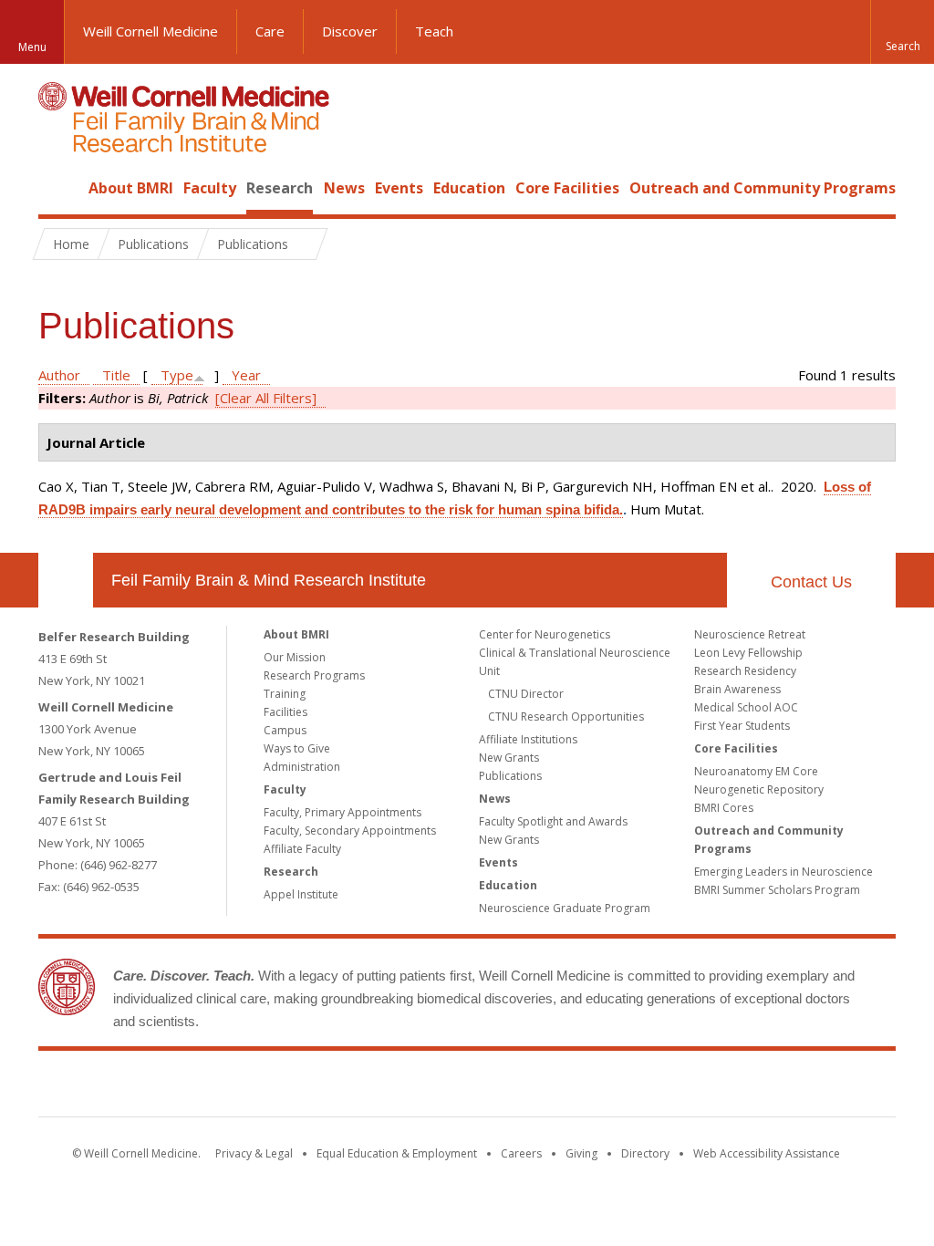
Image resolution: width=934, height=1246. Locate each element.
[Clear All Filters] (266, 398)
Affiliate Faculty (302, 849)
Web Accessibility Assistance (766, 1153)
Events (399, 188)
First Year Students (742, 725)
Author (59, 375)
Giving (581, 1153)
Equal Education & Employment (397, 1153)
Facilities (285, 712)
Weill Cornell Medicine (150, 31)
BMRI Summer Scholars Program (777, 890)
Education (469, 188)
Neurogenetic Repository (759, 789)
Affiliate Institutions (528, 739)
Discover (350, 31)
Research (279, 188)
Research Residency (745, 671)
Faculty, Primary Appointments (342, 812)
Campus (285, 730)
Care (270, 31)
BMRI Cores (723, 807)
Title (116, 375)
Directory (645, 1153)
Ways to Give (297, 748)
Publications (510, 776)
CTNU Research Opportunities (566, 716)
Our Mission (295, 657)
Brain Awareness (737, 689)
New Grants (509, 757)
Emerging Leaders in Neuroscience (783, 871)
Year (246, 375)
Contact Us (811, 582)
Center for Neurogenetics (544, 634)
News (344, 188)
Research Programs (314, 675)
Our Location (65, 580)
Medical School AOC (746, 707)
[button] (902, 32)
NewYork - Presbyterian (619, 1087)
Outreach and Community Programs (762, 188)
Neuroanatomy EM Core (756, 771)
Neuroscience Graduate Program (564, 908)
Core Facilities (567, 188)
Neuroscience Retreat (749, 634)
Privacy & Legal (254, 1153)
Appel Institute (301, 894)
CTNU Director (526, 693)
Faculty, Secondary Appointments (350, 830)
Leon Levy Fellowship (748, 652)
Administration (302, 766)
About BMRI (130, 188)
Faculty (209, 188)
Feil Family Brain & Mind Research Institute (268, 580)
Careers (521, 1153)
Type (177, 375)
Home (58, 188)
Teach (434, 31)
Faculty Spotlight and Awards (553, 821)
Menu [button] (32, 47)
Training (285, 693)
